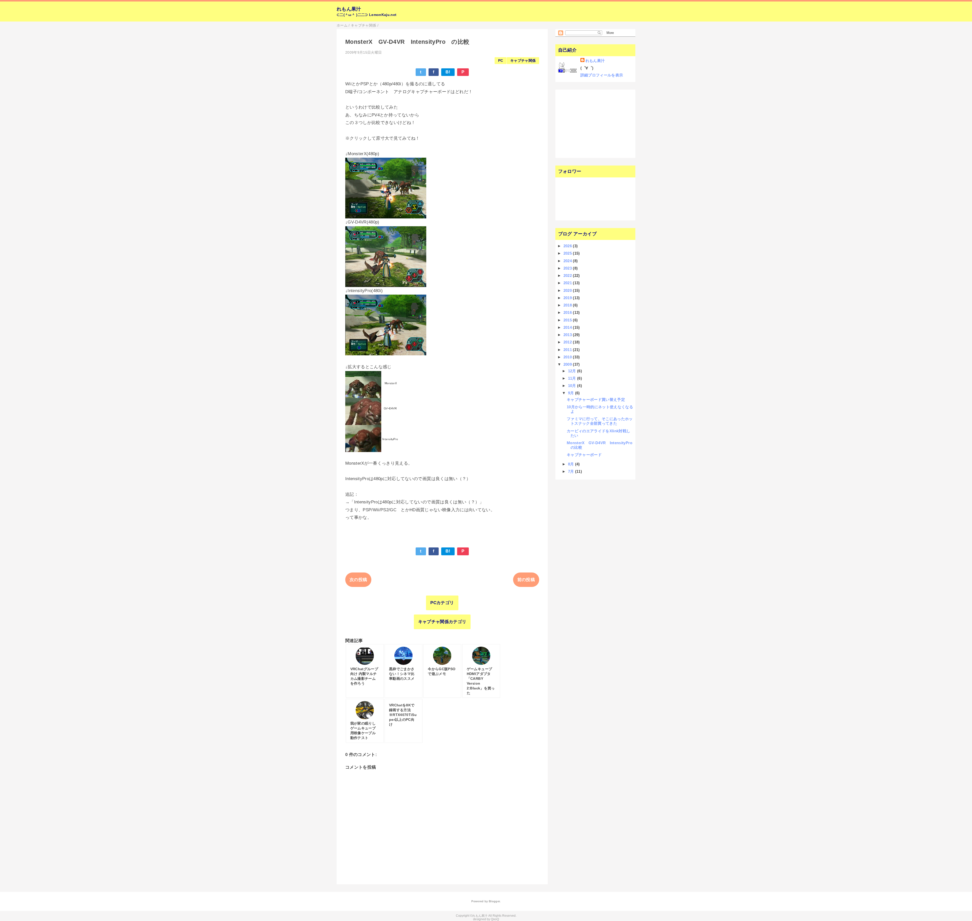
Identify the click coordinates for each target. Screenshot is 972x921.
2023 (568, 268)
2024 (568, 261)
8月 (571, 464)
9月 (571, 393)
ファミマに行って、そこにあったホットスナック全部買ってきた (600, 421)
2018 (568, 305)
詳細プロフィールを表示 (601, 75)
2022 (568, 275)
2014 (568, 327)
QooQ (495, 919)
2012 (568, 342)
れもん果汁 (349, 9)
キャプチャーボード (584, 455)
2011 (568, 349)
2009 (568, 364)
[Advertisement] (589, 123)
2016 (568, 312)
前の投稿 (526, 579)
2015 (568, 320)
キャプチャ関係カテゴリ (442, 621)
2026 (568, 246)
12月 (572, 371)
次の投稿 (358, 579)
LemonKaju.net (382, 15)
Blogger (494, 901)
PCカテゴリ (442, 602)
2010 (568, 357)
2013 (568, 335)
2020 (568, 290)
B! (448, 72)
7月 (571, 471)
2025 (568, 253)
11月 (572, 378)
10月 (572, 385)
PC (500, 61)
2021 (568, 283)
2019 (568, 298)
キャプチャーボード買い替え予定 (596, 399)
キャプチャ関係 (523, 61)
